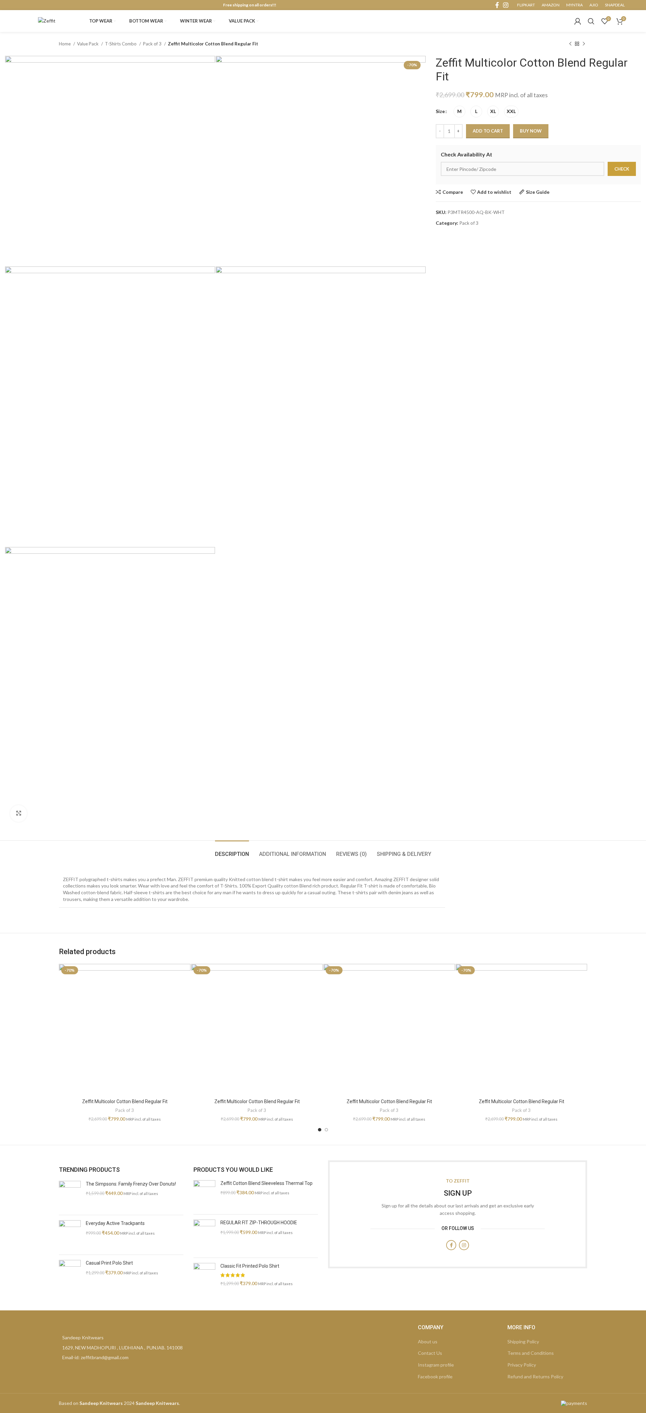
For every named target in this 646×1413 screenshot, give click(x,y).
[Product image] (124, 1029)
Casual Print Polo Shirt (109, 1263)
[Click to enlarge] (18, 813)
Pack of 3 (153, 43)
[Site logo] (47, 20)
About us (427, 1341)
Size (440, 111)
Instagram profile (436, 1365)
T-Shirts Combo (121, 43)
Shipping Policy (523, 1341)
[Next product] (583, 44)
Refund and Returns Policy (535, 1376)
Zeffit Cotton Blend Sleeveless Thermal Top (266, 1183)
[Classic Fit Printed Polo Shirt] (204, 1277)
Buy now (531, 131)
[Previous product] (570, 44)
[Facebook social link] (497, 5)
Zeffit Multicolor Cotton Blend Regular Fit (125, 1101)
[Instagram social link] (505, 5)
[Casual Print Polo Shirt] (70, 1274)
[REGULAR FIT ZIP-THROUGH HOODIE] (204, 1236)
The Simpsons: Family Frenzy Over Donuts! (131, 1184)
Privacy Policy (521, 1365)
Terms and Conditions (530, 1353)
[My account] (577, 21)
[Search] (591, 21)
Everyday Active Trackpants (115, 1223)
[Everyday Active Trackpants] (70, 1234)
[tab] (232, 850)
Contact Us (430, 1353)
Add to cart (488, 131)
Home (65, 43)
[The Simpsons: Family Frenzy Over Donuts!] (70, 1195)
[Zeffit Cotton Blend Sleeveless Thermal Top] (204, 1194)
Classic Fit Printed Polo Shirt (249, 1266)
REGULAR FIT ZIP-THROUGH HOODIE (258, 1222)
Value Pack (88, 43)
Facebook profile (435, 1376)
